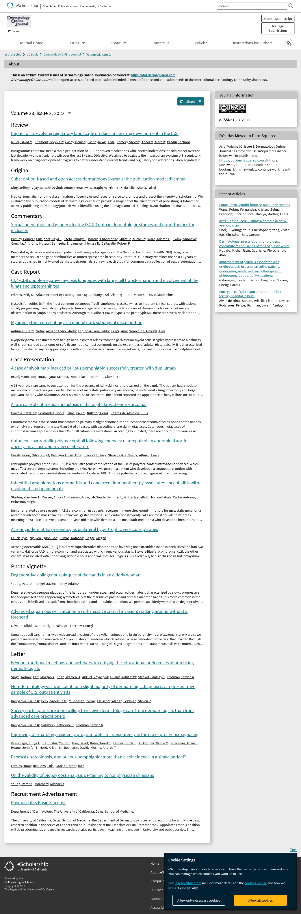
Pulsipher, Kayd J (48, 239)
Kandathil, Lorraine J (50, 625)
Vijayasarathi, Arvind (47, 187)
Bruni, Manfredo (23, 376)
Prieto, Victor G (134, 294)
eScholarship (12, 54)
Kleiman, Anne (78, 497)
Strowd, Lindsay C (151, 677)
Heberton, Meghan (25, 501)
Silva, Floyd (40, 455)
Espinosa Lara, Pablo (93, 331)
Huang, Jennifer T (24, 747)
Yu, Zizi (64, 743)
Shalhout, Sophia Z (49, 142)
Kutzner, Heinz (97, 413)
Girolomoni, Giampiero (103, 376)
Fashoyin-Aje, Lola (101, 142)
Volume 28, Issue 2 (98, 54)
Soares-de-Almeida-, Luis (129, 413)
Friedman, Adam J (184, 743)
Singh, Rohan (21, 677)
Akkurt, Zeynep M (95, 677)
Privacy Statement (188, 883)
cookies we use (256, 883)
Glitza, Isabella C (136, 497)
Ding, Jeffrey (20, 187)
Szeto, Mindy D (74, 239)
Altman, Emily (149, 455)
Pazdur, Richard (178, 142)
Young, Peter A (21, 583)
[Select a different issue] (69, 113)
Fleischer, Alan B (109, 701)
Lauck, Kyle (19, 538)
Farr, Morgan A (43, 677)
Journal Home (31, 43)
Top (293, 849)
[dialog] (230, 881)
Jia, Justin (49, 743)
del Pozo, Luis (43, 766)
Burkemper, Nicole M (153, 743)
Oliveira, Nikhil (22, 625)
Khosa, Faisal (146, 187)
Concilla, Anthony (24, 243)
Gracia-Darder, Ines (70, 766)
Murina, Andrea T (103, 747)
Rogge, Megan (95, 538)
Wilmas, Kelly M (22, 294)
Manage (278, 28)
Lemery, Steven (128, 142)
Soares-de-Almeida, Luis (147, 331)
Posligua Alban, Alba (66, 455)
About (115, 43)
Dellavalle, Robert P (115, 243)
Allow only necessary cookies (198, 900)
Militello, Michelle (132, 239)
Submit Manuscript (278, 18)
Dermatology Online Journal (62, 54)
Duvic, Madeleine (160, 294)
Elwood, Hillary (95, 455)
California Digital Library (19, 882)
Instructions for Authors (253, 43)
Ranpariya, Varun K (25, 701)
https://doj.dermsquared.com (153, 75)
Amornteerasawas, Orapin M (85, 187)
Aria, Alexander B (48, 294)
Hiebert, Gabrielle (122, 187)
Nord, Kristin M (51, 747)
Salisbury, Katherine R (57, 725)
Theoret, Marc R (153, 142)
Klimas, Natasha (71, 538)
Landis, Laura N (74, 294)
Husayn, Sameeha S (53, 243)
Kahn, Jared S (100, 743)
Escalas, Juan (21, 766)
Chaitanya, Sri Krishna (105, 294)
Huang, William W (123, 677)
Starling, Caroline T (25, 497)
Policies (201, 43)
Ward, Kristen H (158, 239)
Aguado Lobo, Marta (61, 331)
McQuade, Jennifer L (106, 497)
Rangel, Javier (45, 583)
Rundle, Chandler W (102, 239)
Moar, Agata (46, 376)
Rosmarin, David (76, 747)
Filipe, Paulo (76, 413)
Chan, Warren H (68, 677)
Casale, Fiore (20, 455)
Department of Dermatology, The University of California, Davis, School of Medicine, (72, 811)
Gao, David (80, 743)
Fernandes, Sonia (51, 413)
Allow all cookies (260, 900)
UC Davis (13, 31)
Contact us (160, 43)
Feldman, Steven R (180, 677)
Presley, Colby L (22, 239)
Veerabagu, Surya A (25, 743)
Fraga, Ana (119, 331)
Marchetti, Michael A (49, 784)
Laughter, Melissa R (85, 243)
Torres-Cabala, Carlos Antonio (172, 497)
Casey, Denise (75, 142)
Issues (74, 43)
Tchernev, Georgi (80, 625)
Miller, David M (21, 142)
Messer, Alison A (53, 497)
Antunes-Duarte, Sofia (27, 331)
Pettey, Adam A (68, 583)
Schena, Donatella (70, 376)
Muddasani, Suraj (82, 701)
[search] (290, 5)
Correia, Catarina (23, 413)
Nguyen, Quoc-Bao (43, 538)
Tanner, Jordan (124, 743)
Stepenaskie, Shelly (122, 455)
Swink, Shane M (184, 239)
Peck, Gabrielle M (54, 701)
